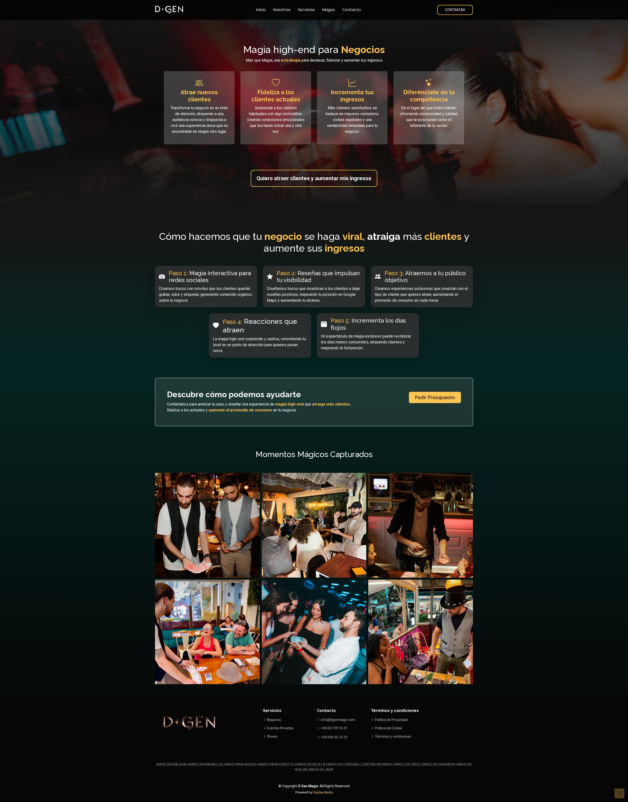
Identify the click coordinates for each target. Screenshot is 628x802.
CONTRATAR (455, 10)
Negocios (274, 719)
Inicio (261, 10)
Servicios (306, 10)
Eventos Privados (280, 728)
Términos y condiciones (393, 736)
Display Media (323, 792)
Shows (272, 736)
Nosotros (281, 10)
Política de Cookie (388, 728)
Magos (328, 10)
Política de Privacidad (391, 719)
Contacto (351, 10)
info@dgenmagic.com (338, 719)
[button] (435, 397)
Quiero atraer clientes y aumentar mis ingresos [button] (314, 178)
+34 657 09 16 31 (334, 728)
